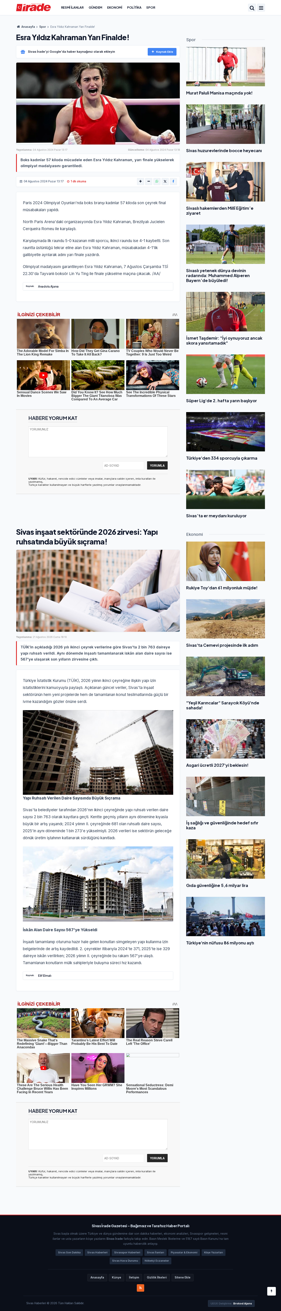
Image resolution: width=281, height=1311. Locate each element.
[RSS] (140, 1288)
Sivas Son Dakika (69, 1252)
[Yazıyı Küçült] (148, 181)
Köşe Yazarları (213, 1252)
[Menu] (261, 8)
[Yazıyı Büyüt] (140, 181)
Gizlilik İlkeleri (157, 1277)
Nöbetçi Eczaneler (157, 1260)
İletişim (134, 1277)
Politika (134, 7)
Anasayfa (28, 26)
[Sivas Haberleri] (33, 7)
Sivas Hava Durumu (125, 1260)
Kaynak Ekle (164, 51)
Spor (150, 7)
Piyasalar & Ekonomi (184, 1252)
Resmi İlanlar (72, 7)
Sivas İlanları (155, 1252)
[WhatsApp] (156, 181)
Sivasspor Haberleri (127, 1252)
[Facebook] (173, 181)
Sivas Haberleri (97, 1252)
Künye (116, 1277)
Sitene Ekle (182, 1277)
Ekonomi (114, 7)
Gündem (95, 7)
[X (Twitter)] (165, 181)
